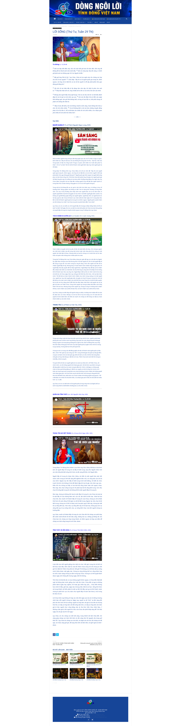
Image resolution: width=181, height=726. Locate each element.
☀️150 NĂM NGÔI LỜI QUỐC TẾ (113, 19)
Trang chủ (55, 26)
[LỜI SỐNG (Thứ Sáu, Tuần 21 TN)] (77, 673)
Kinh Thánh (77, 19)
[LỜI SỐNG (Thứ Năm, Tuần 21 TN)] (94, 673)
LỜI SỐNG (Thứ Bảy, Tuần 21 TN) (59, 679)
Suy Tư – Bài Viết (57, 22)
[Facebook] (54, 634)
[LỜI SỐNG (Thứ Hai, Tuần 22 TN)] (77, 658)
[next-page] (56, 683)
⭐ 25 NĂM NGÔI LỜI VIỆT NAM (98, 19)
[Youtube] (92, 719)
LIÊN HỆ (96, 22)
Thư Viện (89, 22)
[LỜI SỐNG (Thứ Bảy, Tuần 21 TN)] (60, 673)
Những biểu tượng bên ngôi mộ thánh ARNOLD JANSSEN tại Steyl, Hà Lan (91, 644)
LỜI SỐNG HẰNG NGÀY (62, 26)
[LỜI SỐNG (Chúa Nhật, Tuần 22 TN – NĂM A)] (94, 658)
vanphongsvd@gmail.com (97, 716)
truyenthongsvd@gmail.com (99, 717)
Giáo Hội (60, 19)
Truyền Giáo (86, 19)
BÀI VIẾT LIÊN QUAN (59, 649)
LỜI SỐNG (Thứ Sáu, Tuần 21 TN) (76, 679)
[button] (126, 19)
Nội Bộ (108, 22)
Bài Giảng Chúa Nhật (91, 662)
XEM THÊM (69, 649)
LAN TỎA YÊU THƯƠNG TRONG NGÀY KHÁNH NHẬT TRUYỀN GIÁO (63, 644)
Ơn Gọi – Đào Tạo (80, 22)
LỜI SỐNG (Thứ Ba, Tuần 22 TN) (59, 664)
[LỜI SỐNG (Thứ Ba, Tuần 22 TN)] (60, 658)
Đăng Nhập (102, 22)
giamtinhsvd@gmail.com (97, 714)
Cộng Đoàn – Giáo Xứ (68, 22)
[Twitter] (57, 634)
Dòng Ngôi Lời (68, 19)
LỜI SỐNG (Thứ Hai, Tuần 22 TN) (76, 664)
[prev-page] (54, 683)
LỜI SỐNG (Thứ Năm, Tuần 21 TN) (93, 679)
